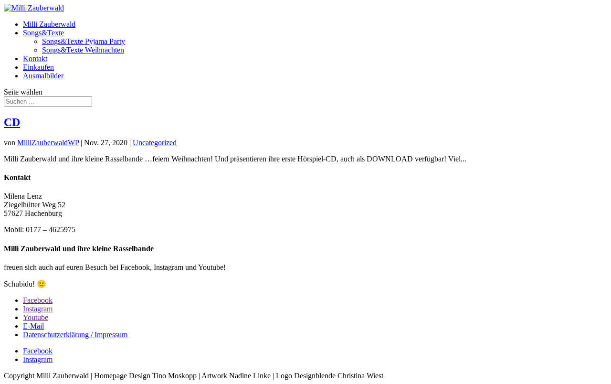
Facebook (38, 300)
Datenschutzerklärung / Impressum (75, 335)
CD (12, 122)
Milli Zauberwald (49, 24)
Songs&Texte (43, 33)
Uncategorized (155, 143)
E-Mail (33, 326)
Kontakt (35, 58)
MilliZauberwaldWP (48, 143)
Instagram (38, 309)
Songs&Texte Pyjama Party (83, 41)
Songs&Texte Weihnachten (83, 50)
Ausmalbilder (43, 76)
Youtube (35, 317)
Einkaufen (38, 67)
